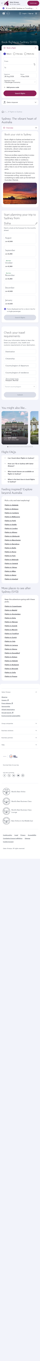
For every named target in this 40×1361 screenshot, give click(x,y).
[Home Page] (3, 112)
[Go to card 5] (13, 446)
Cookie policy (7, 835)
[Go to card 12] (22, 446)
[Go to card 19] (32, 446)
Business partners (7, 737)
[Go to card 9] (18, 446)
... (6, 112)
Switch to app (33, 3)
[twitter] (9, 775)
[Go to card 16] (28, 446)
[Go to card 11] (21, 446)
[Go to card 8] (17, 446)
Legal (16, 835)
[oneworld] (8, 13)
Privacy (22, 835)
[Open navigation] (36, 13)
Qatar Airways (6, 692)
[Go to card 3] (10, 446)
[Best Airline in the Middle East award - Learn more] (6, 820)
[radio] (20, 238)
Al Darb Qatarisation (8, 709)
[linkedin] (13, 775)
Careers (4, 700)
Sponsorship (6, 706)
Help (3, 745)
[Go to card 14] (25, 446)
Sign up (30, 13)
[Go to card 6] (14, 446)
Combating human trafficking (12, 838)
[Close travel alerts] (36, 8)
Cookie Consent (8, 842)
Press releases (6, 703)
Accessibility (32, 835)
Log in (24, 13)
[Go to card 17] (29, 446)
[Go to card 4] (11, 446)
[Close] (2, 3)
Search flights (20, 317)
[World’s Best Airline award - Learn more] (6, 791)
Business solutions (7, 730)
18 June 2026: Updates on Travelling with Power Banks (20, 8)
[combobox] (19, 223)
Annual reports (6, 712)
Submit (20, 395)
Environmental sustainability (11, 716)
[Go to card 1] (7, 446)
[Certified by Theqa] (10, 757)
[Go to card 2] (9, 446)
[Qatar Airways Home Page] (4, 13)
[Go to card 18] (30, 446)
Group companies (7, 723)
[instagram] (22, 775)
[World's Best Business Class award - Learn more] (6, 801)
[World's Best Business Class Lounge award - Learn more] (6, 811)
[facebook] (4, 775)
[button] (20, 127)
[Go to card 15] (26, 446)
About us (4, 697)
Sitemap (27, 838)
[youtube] (18, 775)
